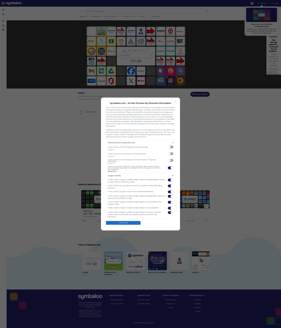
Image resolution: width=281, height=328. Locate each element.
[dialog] (140, 164)
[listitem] (140, 142)
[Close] (176, 102)
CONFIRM (123, 223)
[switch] (170, 147)
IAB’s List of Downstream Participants (131, 124)
